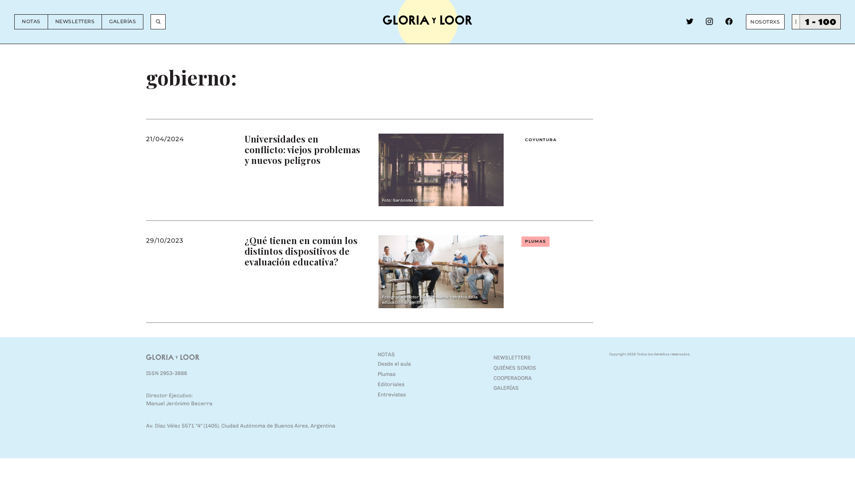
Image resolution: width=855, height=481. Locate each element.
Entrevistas (392, 394)
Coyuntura (541, 139)
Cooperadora (512, 378)
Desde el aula (394, 364)
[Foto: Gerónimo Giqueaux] (441, 169)
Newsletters (75, 21)
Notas (31, 21)
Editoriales (391, 384)
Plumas (535, 241)
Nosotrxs (765, 22)
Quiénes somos (514, 368)
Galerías (122, 21)
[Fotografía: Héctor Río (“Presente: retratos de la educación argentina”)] (441, 271)
